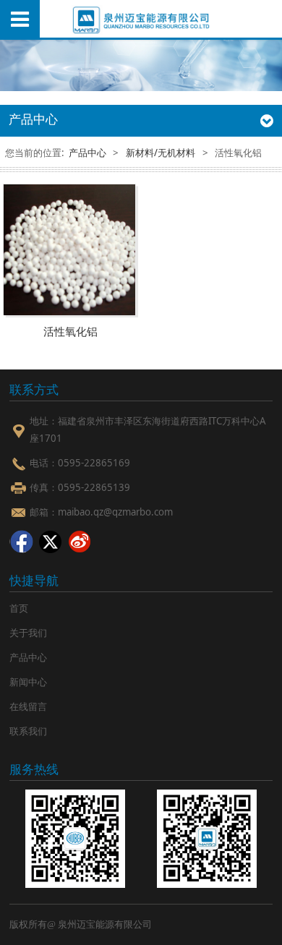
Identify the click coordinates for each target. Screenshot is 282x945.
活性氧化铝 (70, 331)
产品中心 (87, 152)
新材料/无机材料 (160, 152)
